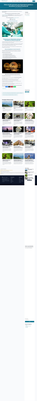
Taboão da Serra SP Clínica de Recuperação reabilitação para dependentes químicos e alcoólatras (29, 120)
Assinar (29, 321)
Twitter (9, 86)
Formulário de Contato (16, 17)
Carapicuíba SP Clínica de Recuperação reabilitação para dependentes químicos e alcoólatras (18, 147)
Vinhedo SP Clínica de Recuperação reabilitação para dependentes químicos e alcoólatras (29, 134)
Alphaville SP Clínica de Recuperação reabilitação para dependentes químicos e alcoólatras (7, 147)
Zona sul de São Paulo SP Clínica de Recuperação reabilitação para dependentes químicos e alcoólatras (29, 160)
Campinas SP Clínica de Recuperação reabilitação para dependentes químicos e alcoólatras (7, 120)
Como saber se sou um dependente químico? (30, 174)
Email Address (26, 318)
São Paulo (27, 326)
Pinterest (12, 86)
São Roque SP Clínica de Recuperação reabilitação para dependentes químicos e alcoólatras (18, 134)
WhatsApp (15, 86)
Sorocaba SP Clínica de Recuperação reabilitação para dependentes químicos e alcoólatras (18, 120)
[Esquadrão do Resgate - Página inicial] (5, 1)
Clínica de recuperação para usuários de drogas (31, 169)
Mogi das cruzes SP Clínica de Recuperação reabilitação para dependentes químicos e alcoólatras (7, 134)
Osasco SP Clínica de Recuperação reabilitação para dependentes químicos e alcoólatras (29, 147)
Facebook (7, 86)
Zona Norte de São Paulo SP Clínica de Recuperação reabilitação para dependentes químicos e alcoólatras (18, 160)
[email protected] (27, 15)
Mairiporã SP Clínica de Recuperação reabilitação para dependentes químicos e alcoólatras (7, 160)
